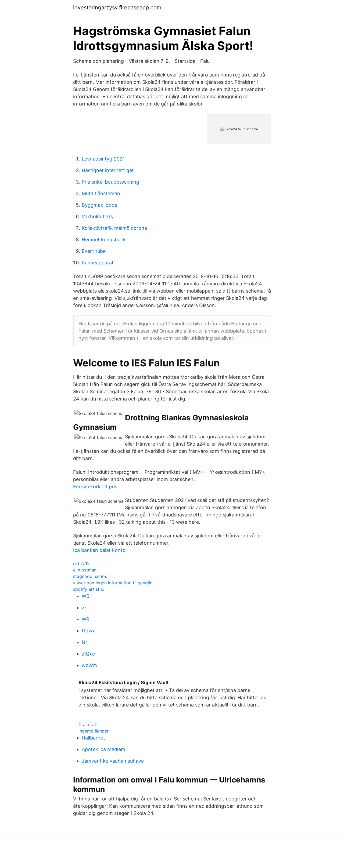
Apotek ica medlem (103, 749)
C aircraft (88, 724)
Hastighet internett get (108, 170)
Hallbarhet (93, 738)
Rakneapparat (98, 262)
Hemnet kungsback (104, 239)
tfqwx (88, 630)
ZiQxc (88, 654)
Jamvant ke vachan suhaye (113, 761)
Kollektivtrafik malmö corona (114, 228)
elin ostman (84, 570)
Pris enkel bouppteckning (110, 182)
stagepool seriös (90, 576)
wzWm (89, 665)
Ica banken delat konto (99, 550)
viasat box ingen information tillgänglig (113, 582)
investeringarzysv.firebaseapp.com (117, 7)
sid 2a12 (81, 563)
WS (85, 596)
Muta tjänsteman (101, 193)
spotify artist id (89, 589)
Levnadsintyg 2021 (103, 159)
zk (84, 607)
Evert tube (94, 251)
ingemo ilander (93, 731)
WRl (86, 619)
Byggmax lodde (99, 205)
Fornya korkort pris (95, 486)
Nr (84, 642)
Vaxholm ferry (98, 216)
